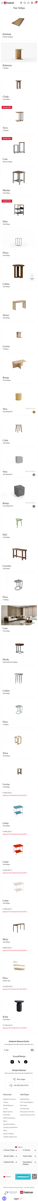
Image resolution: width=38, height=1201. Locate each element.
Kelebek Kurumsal (9, 1099)
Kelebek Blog (24, 1099)
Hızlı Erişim (24, 1094)
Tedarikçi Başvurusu (10, 1137)
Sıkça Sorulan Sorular (27, 1115)
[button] (4, 21)
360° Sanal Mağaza (26, 1102)
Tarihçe (5, 1102)
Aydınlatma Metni (9, 1124)
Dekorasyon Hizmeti (27, 1112)
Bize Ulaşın (23, 1105)
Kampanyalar (24, 1108)
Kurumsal (7, 1094)
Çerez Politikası (8, 1134)
